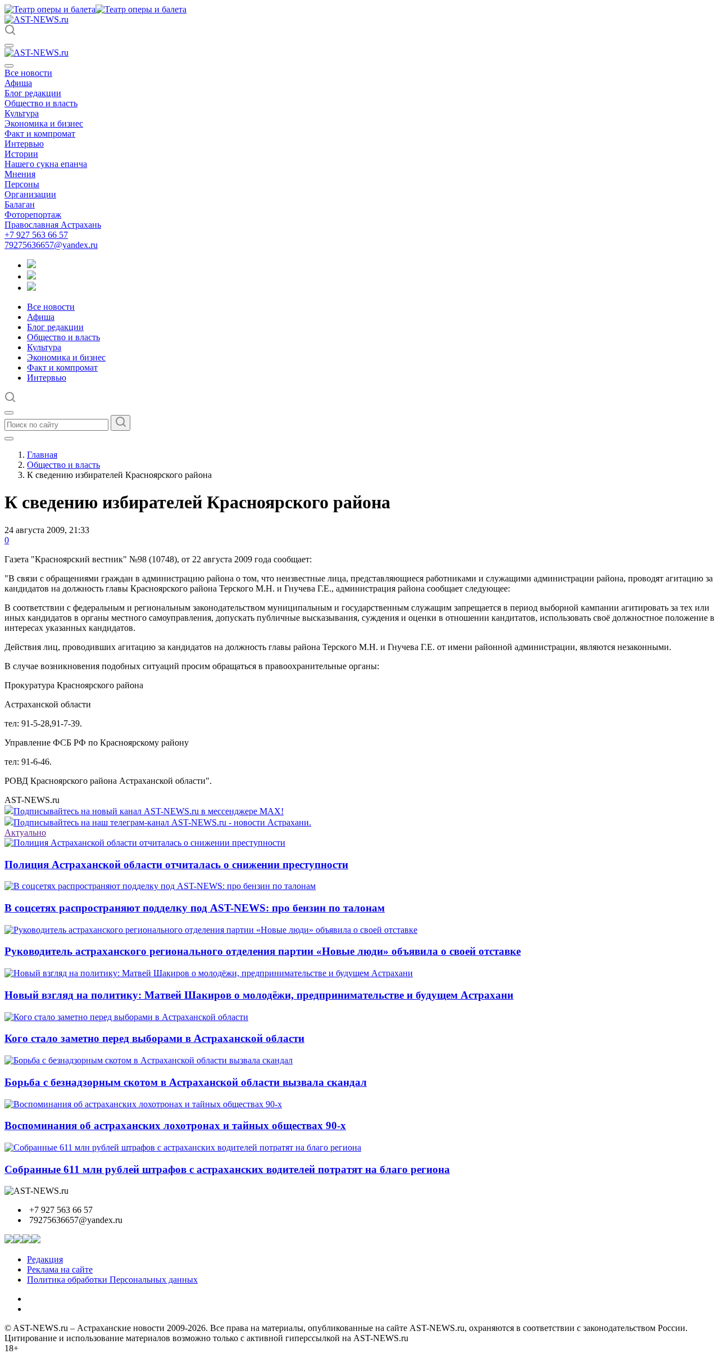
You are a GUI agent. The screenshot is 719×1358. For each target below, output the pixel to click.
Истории (21, 154)
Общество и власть (41, 103)
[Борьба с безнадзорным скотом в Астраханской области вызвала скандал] (148, 1060)
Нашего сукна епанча (45, 164)
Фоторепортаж (32, 214)
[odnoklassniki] (31, 276)
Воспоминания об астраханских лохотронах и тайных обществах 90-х (175, 1125)
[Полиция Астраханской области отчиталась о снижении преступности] (144, 842)
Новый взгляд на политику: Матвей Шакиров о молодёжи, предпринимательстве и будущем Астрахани (258, 995)
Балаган (19, 204)
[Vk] (31, 287)
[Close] (8, 65)
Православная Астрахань (52, 224)
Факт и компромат (39, 133)
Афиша (18, 83)
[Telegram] (31, 265)
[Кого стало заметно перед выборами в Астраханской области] (126, 1017)
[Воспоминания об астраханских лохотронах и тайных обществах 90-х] (143, 1104)
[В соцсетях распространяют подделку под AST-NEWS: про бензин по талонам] (160, 886)
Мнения (19, 174)
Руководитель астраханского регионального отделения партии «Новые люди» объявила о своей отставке (262, 951)
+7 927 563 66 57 (36, 235)
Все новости (28, 73)
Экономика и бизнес (43, 123)
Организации (30, 194)
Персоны (21, 184)
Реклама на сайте (60, 1269)
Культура (21, 113)
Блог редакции (32, 93)
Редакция (45, 1259)
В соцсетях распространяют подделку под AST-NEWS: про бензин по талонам (194, 908)
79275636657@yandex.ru (51, 245)
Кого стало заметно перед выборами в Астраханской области (154, 1038)
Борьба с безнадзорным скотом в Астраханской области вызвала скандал (185, 1082)
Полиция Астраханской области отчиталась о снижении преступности (176, 864)
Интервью (24, 143)
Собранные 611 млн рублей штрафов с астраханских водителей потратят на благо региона (227, 1169)
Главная (42, 454)
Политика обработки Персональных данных (112, 1279)
